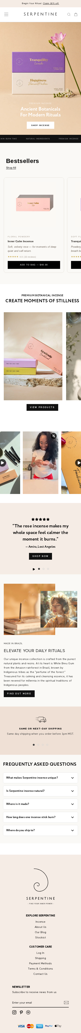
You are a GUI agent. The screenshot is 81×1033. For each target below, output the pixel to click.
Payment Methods (40, 963)
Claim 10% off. (51, 3)
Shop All (11, 167)
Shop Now (40, 556)
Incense (40, 922)
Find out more (19, 694)
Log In (40, 953)
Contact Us (40, 974)
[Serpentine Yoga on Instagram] (14, 1012)
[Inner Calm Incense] (34, 204)
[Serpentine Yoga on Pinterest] (21, 1012)
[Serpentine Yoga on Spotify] (28, 1012)
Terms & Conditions (40, 968)
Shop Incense (40, 125)
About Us (41, 927)
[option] (40, 3)
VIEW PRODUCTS (42, 407)
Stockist (40, 937)
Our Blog (40, 932)
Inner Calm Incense (21, 241)
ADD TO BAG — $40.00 (34, 265)
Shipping (40, 958)
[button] (39, 569)
